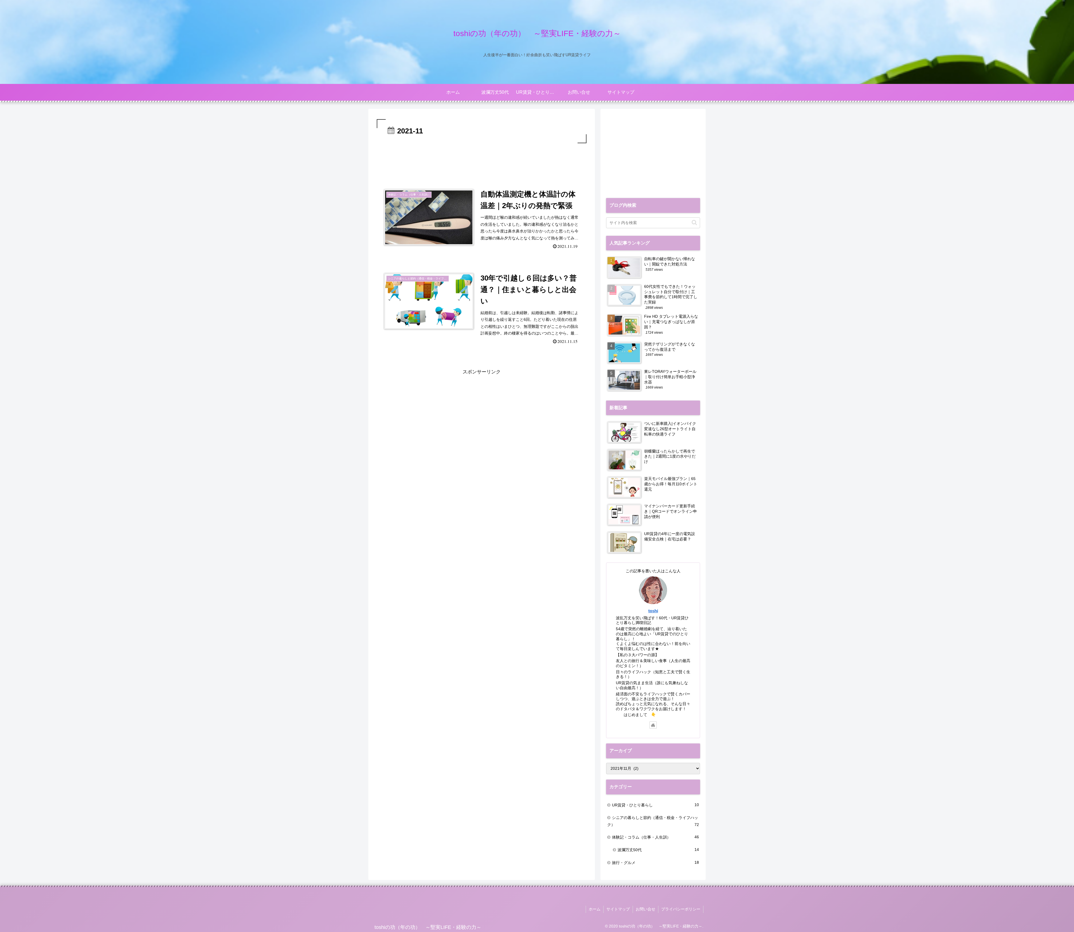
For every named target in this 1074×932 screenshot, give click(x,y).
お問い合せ (645, 909)
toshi (653, 610)
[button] (694, 222)
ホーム (594, 909)
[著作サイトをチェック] (653, 725)
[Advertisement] (482, 160)
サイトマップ (618, 909)
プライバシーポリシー (680, 909)
